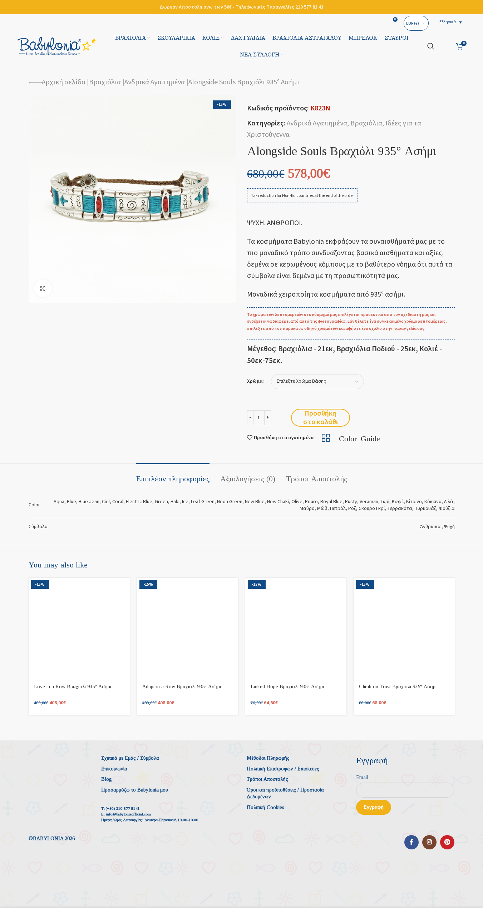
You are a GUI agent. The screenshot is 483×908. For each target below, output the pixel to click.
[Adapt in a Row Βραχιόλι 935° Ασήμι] (187, 628)
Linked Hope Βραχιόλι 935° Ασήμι (287, 686)
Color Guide (359, 438)
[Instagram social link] (429, 842)
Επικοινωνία (114, 768)
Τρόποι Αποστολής (267, 779)
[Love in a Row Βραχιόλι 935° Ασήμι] (79, 628)
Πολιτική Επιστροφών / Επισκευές (283, 768)
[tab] (173, 475)
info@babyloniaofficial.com (128, 814)
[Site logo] (57, 45)
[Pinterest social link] (447, 842)
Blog (106, 779)
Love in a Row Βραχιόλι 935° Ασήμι (72, 686)
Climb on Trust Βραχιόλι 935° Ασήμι (398, 686)
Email (362, 777)
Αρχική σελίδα (63, 82)
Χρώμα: (255, 381)
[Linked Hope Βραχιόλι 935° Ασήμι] (295, 628)
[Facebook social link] (411, 842)
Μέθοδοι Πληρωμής (268, 758)
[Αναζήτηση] (431, 46)
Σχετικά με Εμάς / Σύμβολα (130, 758)
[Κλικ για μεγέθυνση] (43, 288)
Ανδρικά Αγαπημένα (154, 82)
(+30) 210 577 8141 (123, 808)
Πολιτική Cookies (265, 807)
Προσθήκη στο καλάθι (320, 418)
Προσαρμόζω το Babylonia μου (134, 790)
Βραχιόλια (105, 82)
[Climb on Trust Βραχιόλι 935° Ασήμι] (404, 628)
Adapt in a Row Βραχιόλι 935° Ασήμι (181, 686)
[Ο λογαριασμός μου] (445, 46)
